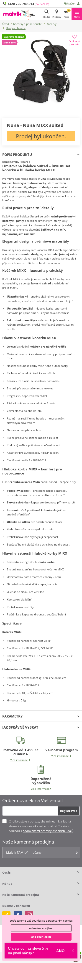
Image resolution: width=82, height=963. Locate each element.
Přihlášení (70, 3)
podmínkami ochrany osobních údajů (48, 831)
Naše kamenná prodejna (20, 895)
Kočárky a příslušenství (27, 24)
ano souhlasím (41, 937)
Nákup (7, 884)
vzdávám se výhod (41, 928)
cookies (68, 920)
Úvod (5, 24)
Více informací (19, 760)
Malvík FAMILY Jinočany (23, 852)
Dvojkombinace (16, 28)
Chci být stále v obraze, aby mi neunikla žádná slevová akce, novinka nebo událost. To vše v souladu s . (41, 826)
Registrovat (68, 811)
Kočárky (51, 24)
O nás (6, 872)
